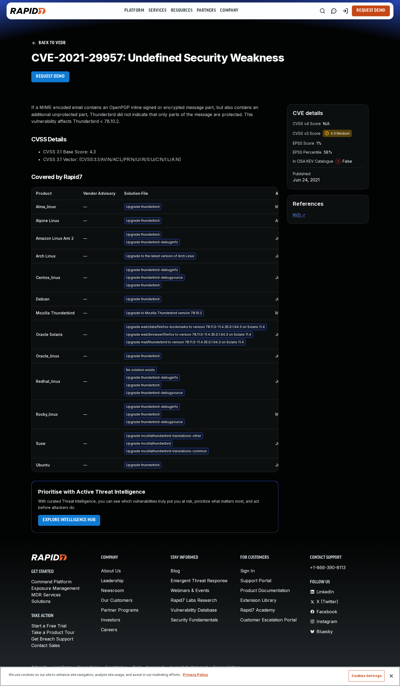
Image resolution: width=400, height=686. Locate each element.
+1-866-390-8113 (328, 567)
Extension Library (258, 600)
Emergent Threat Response (199, 580)
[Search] (322, 11)
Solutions (41, 601)
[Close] (391, 676)
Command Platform (51, 581)
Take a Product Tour (53, 632)
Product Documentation (265, 590)
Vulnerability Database (194, 610)
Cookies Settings (366, 676)
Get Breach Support (52, 639)
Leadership (112, 580)
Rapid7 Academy (257, 610)
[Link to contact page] (334, 11)
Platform (134, 10)
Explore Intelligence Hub (69, 520)
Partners (206, 10)
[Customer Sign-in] (345, 11)
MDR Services (46, 594)
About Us (111, 570)
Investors (110, 620)
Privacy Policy (195, 675)
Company (229, 10)
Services (157, 10)
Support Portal (255, 580)
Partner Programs (120, 610)
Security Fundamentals (194, 620)
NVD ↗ (299, 215)
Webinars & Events (190, 590)
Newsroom (112, 590)
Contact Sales (45, 645)
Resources (182, 10)
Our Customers (117, 600)
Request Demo (370, 10)
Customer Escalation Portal (268, 620)
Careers (109, 629)
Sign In (247, 570)
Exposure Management (55, 588)
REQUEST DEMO (50, 76)
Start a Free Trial (48, 626)
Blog (175, 570)
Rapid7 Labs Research (194, 600)
